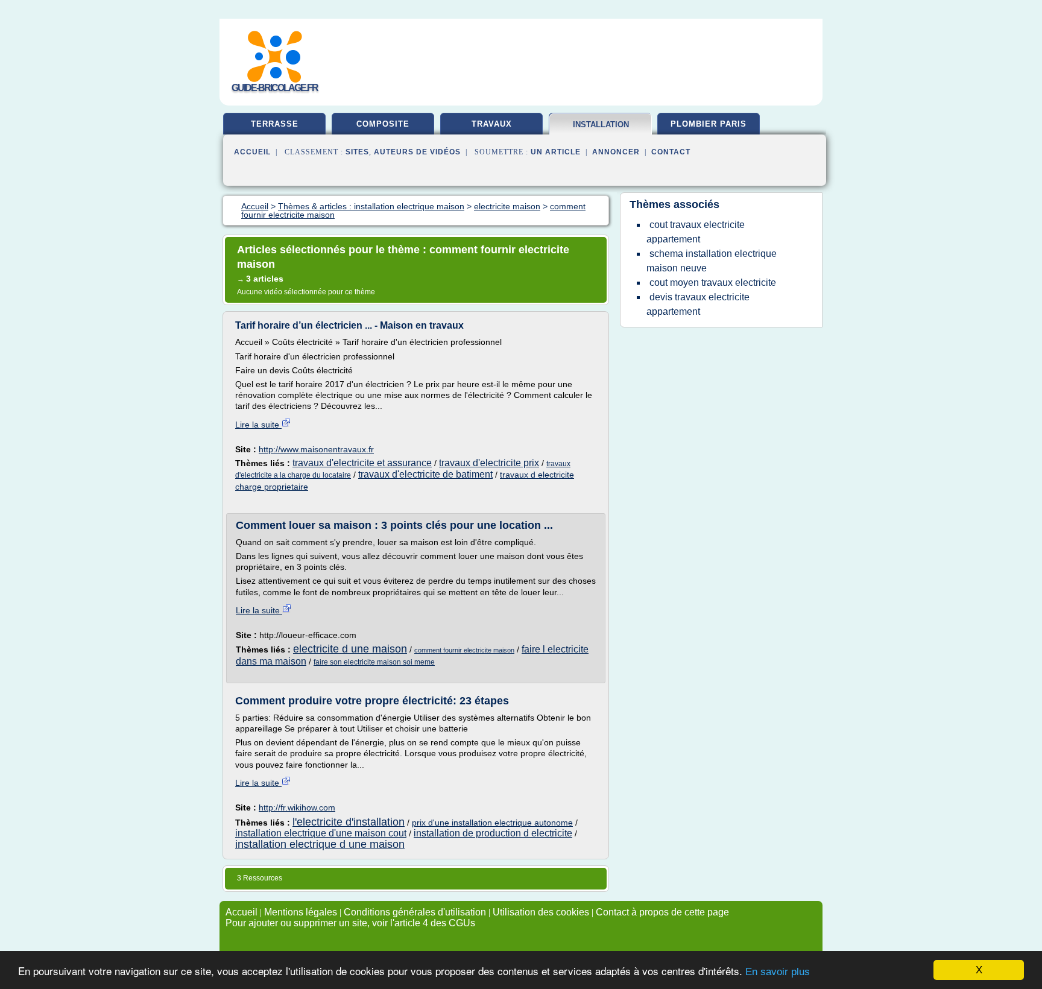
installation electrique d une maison (320, 844)
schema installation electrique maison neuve (711, 260)
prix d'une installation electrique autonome (492, 822)
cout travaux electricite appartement (695, 232)
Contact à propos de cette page (662, 912)
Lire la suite (258, 424)
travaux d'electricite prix (489, 463)
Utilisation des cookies (541, 912)
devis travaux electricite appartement (698, 304)
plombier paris (709, 123)
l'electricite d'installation (348, 822)
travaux (492, 123)
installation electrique (601, 129)
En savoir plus (777, 972)
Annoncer (616, 152)
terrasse (274, 123)
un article (556, 152)
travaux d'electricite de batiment (425, 474)
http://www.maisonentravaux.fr (316, 449)
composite (382, 123)
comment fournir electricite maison (464, 650)
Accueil (252, 152)
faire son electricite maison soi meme (374, 662)
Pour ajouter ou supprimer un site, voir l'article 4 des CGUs (350, 923)
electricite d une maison (350, 649)
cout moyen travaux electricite (712, 282)
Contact (670, 152)
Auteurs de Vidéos (417, 152)
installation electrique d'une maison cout (320, 833)
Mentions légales (300, 912)
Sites (357, 152)
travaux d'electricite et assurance (362, 463)
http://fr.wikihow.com (297, 807)
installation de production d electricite (493, 833)
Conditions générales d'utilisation (415, 912)
